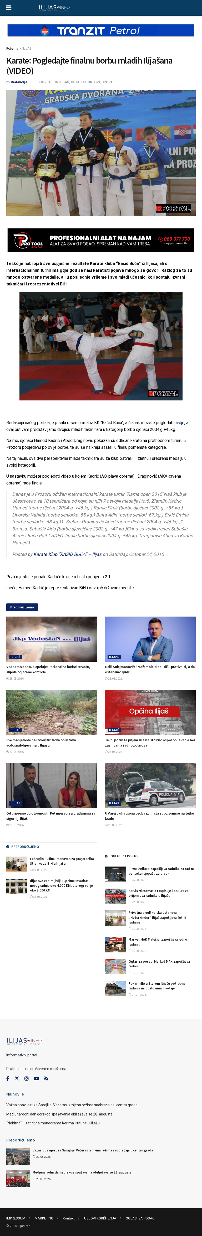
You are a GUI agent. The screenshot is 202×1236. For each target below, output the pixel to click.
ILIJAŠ (26, 48)
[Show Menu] (8, 8)
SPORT (107, 82)
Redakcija (19, 82)
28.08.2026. (16, 678)
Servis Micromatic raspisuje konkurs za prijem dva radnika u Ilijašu (159, 893)
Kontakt (69, 1218)
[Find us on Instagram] (26, 1079)
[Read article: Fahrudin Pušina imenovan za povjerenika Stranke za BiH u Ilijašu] (16, 864)
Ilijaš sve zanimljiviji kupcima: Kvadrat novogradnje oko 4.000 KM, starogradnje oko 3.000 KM (61, 886)
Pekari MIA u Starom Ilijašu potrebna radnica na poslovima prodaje (157, 985)
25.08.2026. (139, 880)
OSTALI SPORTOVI (85, 82)
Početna (12, 48)
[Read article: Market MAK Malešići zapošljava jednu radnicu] (115, 944)
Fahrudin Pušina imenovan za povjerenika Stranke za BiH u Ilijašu (62, 861)
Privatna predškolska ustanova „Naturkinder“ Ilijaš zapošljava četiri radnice (157, 917)
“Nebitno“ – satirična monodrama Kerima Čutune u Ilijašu (53, 1123)
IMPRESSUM (15, 1218)
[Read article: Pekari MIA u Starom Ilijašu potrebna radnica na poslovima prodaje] (115, 988)
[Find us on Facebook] (7, 1079)
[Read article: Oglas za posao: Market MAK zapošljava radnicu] (115, 966)
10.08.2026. (139, 928)
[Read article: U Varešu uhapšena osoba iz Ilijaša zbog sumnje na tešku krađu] (150, 786)
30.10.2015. (44, 82)
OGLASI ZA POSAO (140, 1218)
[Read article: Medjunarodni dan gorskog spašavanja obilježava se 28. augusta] (18, 1178)
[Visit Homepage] (54, 8)
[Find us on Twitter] (16, 1079)
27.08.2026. (16, 751)
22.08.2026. (139, 902)
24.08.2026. (40, 896)
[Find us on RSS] (46, 1079)
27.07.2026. (139, 994)
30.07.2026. (139, 973)
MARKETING (44, 1218)
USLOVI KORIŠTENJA (100, 1218)
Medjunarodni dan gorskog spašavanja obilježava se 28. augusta (59, 1114)
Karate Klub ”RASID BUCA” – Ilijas (67, 554)
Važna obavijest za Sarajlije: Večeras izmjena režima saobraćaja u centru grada (72, 1105)
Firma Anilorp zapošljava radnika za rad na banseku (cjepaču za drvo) (162, 871)
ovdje (179, 422)
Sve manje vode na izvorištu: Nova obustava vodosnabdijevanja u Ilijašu (41, 743)
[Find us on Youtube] (36, 1079)
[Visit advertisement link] (101, 35)
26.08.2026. (115, 825)
